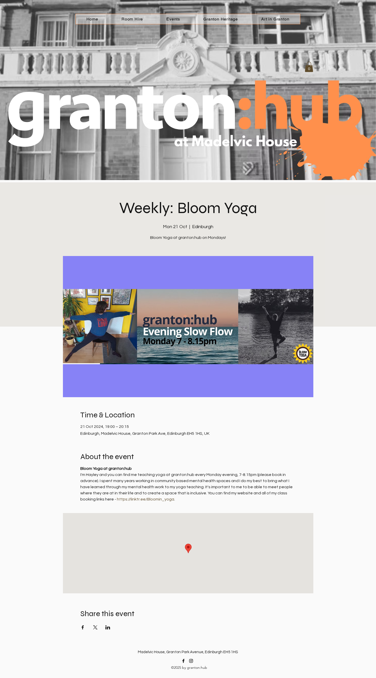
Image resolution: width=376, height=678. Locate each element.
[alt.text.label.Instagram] (191, 660)
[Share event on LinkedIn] (107, 627)
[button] (309, 67)
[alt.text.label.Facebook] (183, 660)
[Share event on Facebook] (82, 627)
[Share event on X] (95, 627)
